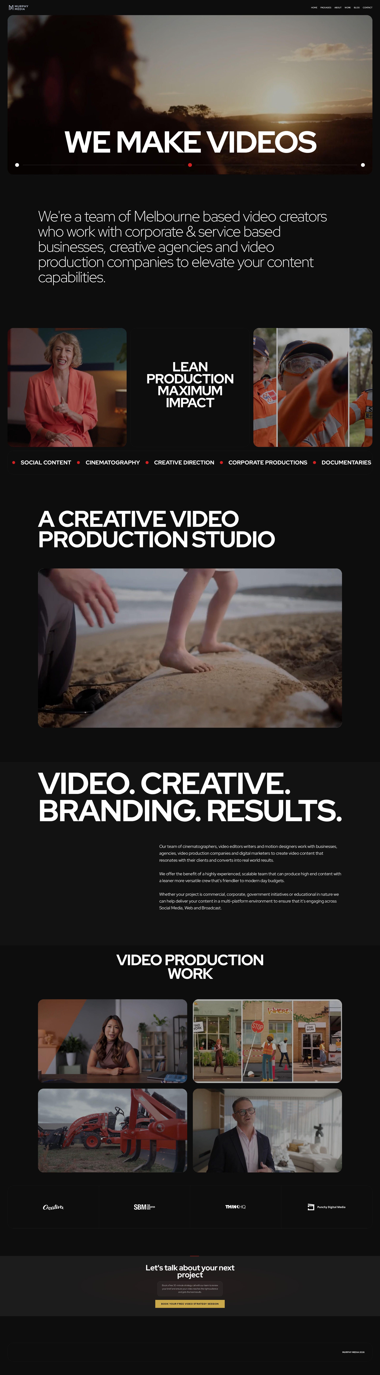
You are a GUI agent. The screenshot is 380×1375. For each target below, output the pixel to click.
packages (325, 8)
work (348, 8)
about (338, 8)
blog (357, 8)
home (314, 8)
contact (367, 8)
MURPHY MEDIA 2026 (353, 1352)
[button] (325, 542)
